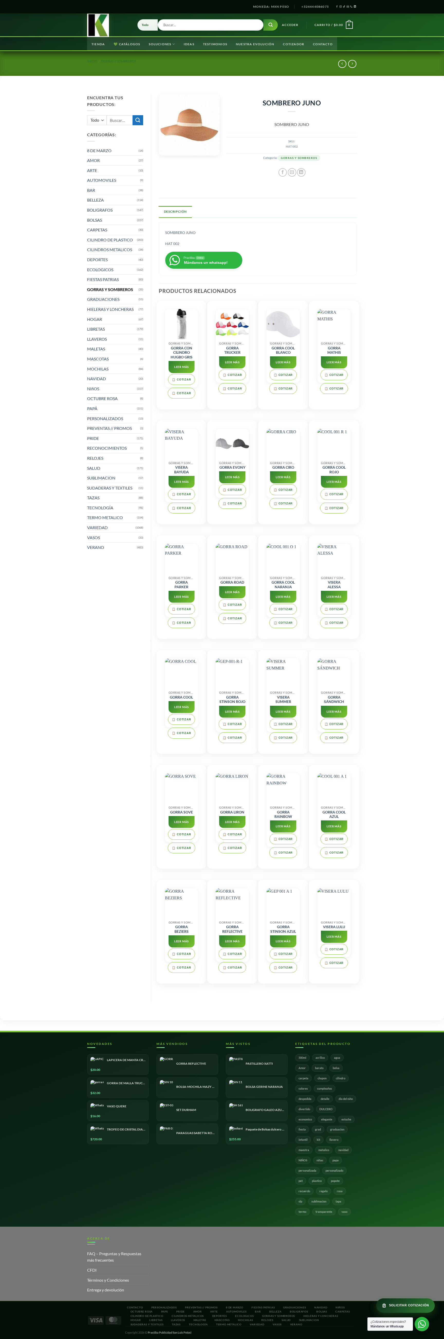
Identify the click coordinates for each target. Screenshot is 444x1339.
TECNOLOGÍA (100, 507)
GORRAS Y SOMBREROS (118, 61)
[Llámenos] (351, 6)
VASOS (93, 537)
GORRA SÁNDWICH (334, 699)
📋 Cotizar (181, 379)
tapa (338, 1201)
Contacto (323, 44)
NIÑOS (303, 1160)
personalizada (307, 1170)
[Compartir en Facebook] (283, 172)
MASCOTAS (98, 358)
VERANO (95, 547)
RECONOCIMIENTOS (107, 448)
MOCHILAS (97, 368)
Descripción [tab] (175, 211)
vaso (344, 1211)
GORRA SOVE (181, 812)
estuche (346, 1119)
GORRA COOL (181, 697)
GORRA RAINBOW (283, 814)
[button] (290, 25)
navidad (343, 1150)
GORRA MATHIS (334, 350)
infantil (303, 1139)
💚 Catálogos (127, 44)
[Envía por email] (292, 172)
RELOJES (95, 458)
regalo (323, 1191)
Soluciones (160, 44)
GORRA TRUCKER (232, 350)
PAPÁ (92, 408)
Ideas (189, 44)
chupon (322, 1078)
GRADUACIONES (103, 299)
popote (335, 1180)
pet (301, 1180)
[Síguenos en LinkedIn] (355, 6)
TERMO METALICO (105, 517)
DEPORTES (97, 259)
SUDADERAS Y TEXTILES (109, 487)
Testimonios (215, 44)
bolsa (336, 1068)
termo (302, 1211)
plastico (317, 1180)
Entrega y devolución (105, 1289)
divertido (304, 1109)
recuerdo (304, 1191)
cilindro (340, 1078)
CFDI (92, 1270)
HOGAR (94, 319)
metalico (323, 1150)
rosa (340, 1191)
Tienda (98, 44)
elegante (326, 1119)
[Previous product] (352, 64)
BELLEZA (95, 199)
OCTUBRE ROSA (102, 398)
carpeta (303, 1078)
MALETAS (96, 348)
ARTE (92, 170)
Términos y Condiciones (108, 1280)
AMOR (93, 160)
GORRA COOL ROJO (334, 469)
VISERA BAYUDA (181, 469)
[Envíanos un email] (348, 6)
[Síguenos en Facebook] (337, 6)
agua (337, 1057)
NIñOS (93, 388)
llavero (333, 1139)
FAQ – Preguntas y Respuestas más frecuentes (114, 1257)
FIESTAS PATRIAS (103, 279)
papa (335, 1160)
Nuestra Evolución (255, 44)
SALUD (93, 468)
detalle (325, 1098)
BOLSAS (94, 220)
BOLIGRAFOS (100, 209)
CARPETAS (97, 229)
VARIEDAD (97, 527)
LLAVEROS (97, 339)
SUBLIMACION (101, 477)
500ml (302, 1057)
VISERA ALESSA (334, 584)
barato (319, 1068)
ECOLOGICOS (100, 269)
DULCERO (325, 1109)
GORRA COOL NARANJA (283, 584)
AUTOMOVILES (101, 180)
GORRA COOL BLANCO (283, 350)
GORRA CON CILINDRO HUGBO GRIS (181, 352)
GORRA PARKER (181, 584)
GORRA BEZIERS (181, 929)
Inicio (92, 61)
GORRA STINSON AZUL (283, 929)
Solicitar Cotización (409, 1305)
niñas (320, 1160)
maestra (304, 1150)
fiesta (302, 1129)
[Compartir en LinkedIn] (301, 172)
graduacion (337, 1129)
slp (300, 1201)
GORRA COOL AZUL (334, 814)
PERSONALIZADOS (105, 418)
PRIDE (93, 438)
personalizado (334, 1170)
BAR (91, 190)
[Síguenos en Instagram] (340, 6)
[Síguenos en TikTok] (344, 6)
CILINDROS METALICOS (109, 249)
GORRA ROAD (232, 582)
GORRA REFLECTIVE (232, 929)
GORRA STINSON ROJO (232, 699)
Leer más (181, 366)
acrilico (320, 1057)
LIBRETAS (96, 329)
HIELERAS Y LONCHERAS (110, 309)
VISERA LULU (334, 927)
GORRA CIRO (283, 467)
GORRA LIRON (232, 812)
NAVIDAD (96, 378)
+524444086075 (315, 6)
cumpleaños (324, 1088)
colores (303, 1088)
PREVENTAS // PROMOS (109, 428)
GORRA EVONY (232, 467)
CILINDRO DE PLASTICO (110, 239)
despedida (305, 1098)
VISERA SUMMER (283, 699)
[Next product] (342, 64)
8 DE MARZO (99, 150)
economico (305, 1119)
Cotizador (293, 44)
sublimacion (318, 1201)
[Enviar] (270, 25)
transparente (324, 1211)
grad (318, 1129)
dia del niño (346, 1098)
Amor (302, 1068)
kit (318, 1139)
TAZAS (93, 497)
